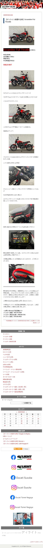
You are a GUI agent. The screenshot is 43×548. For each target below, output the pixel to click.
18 (21, 421)
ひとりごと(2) (7, 352)
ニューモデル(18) (8, 357)
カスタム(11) (6, 384)
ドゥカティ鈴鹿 (7, 336)
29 (5, 425)
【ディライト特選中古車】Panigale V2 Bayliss (16, 434)
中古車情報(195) (7, 367)
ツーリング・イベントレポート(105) (13, 372)
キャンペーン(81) (8, 362)
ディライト (15, 320)
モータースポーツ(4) (9, 377)
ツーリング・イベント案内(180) (12, 369)
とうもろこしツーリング (10, 439)
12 (27, 418)
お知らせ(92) (6, 364)
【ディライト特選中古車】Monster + (13, 441)
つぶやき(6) (6, 354)
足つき (4, 533)
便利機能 (19, 532)
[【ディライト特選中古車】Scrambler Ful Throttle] (21, 35)
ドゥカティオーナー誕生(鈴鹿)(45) (13, 392)
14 (38, 418)
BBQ (4, 535)
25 (21, 423)
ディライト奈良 (7, 339)
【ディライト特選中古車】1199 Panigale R (15, 443)
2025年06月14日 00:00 (23, 320)
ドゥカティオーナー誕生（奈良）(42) (14, 389)
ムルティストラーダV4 (12, 532)
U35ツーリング (7, 436)
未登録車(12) (6, 349)
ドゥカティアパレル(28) (10, 359)
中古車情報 (9, 320)
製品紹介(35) (6, 382)
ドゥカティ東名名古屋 (9, 341)
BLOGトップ (36, 322)
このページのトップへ (36, 542)
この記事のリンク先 (35, 320)
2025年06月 (21, 412)
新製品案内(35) (7, 379)
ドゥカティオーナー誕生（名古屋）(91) (14, 387)
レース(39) (6, 374)
